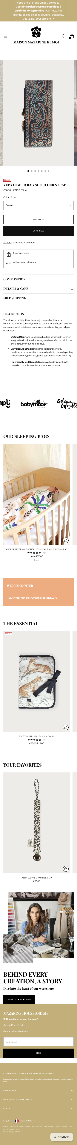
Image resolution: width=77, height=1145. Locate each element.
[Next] (71, 10)
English (6, 1121)
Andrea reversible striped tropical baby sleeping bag (36, 549)
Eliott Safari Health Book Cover (37, 736)
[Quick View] (65, 540)
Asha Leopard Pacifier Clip (37, 878)
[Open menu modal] (5, 36)
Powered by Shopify (11, 1131)
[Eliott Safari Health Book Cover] (36, 681)
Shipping (7, 242)
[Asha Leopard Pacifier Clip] (36, 822)
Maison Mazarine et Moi (29, 1126)
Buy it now (38, 231)
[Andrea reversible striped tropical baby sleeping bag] (36, 494)
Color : (10, 197)
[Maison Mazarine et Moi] (36, 36)
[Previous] (5, 10)
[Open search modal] (63, 36)
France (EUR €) (25, 1121)
